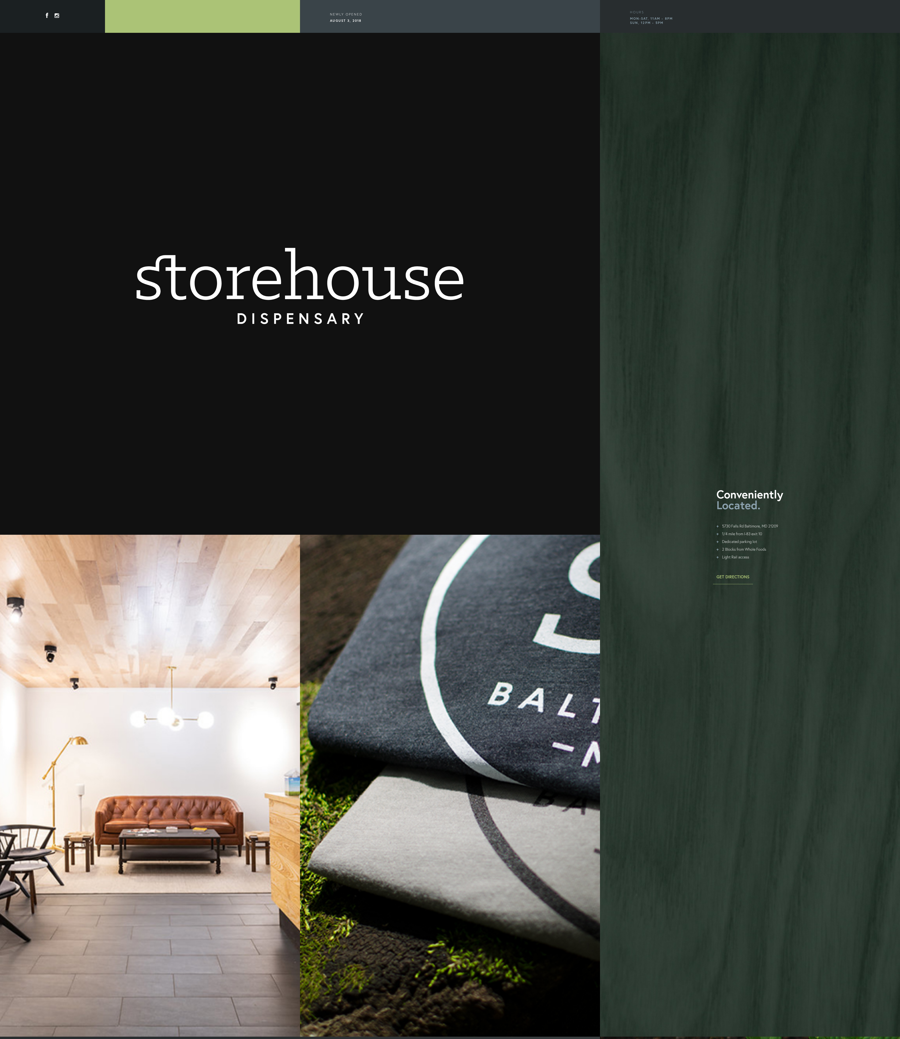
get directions (733, 577)
